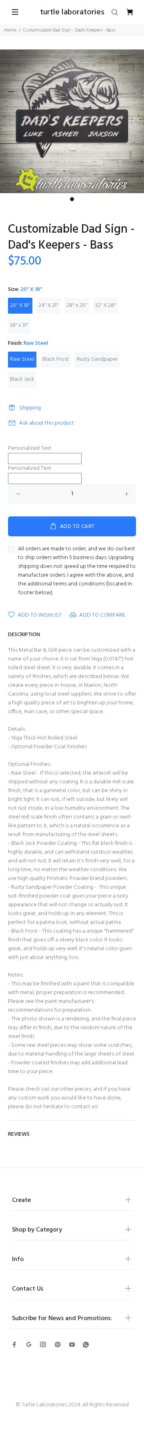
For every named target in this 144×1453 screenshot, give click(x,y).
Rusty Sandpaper (97, 359)
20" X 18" (20, 305)
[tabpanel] (72, 121)
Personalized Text (30, 448)
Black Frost (55, 359)
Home (10, 30)
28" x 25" (76, 305)
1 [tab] (72, 199)
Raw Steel (22, 359)
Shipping (30, 408)
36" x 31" (19, 325)
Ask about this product (46, 423)
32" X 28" (105, 305)
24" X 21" (48, 305)
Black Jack (22, 379)
